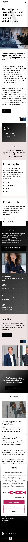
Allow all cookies (14, 502)
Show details (18, 497)
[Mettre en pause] (3, 45)
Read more (17, 431)
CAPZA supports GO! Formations (12, 450)
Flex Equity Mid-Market (9, 186)
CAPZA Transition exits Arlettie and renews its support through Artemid (13, 460)
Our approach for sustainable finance (12, 248)
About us (6, 111)
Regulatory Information (8, 518)
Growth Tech (7, 189)
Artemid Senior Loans (9, 221)
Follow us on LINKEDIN (11, 533)
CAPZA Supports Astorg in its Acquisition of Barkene (11, 437)
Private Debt (6, 218)
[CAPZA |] (5, 2)
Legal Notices (5, 516)
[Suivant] (24, 119)
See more (7, 335)
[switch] (17, 492)
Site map (4, 525)
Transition (6, 192)
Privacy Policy (5, 520)
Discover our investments (14, 388)
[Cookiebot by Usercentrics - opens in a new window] (10, 468)
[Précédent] (21, 119)
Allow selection (14, 506)
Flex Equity (6, 183)
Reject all (14, 511)
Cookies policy (6, 523)
